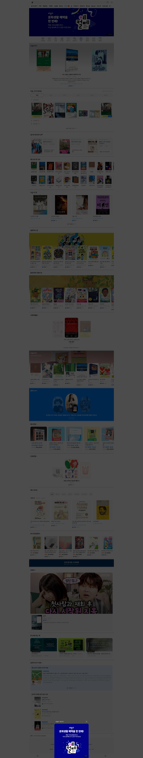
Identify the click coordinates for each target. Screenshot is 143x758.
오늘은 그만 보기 (60, 721)
